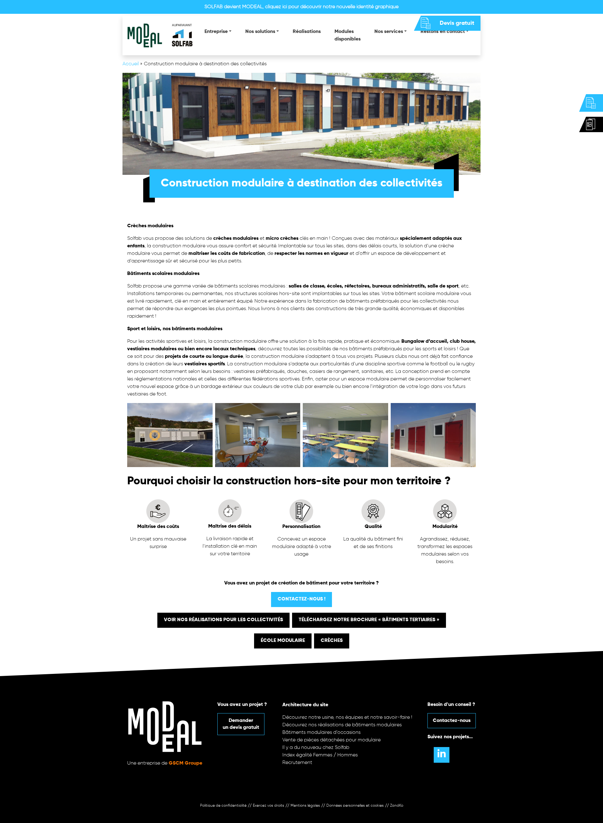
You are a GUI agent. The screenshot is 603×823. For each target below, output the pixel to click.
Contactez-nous (451, 720)
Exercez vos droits (268, 806)
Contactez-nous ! (301, 599)
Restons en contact (443, 31)
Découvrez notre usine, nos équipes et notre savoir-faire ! (347, 717)
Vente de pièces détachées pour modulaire (331, 740)
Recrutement (297, 762)
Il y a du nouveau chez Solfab (315, 747)
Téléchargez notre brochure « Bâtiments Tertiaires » (369, 619)
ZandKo (396, 806)
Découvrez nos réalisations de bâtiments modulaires (342, 725)
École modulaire (283, 640)
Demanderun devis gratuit (241, 724)
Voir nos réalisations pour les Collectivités (223, 619)
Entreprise (216, 31)
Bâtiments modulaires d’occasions (321, 732)
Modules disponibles (347, 35)
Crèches (332, 640)
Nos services (388, 31)
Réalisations (307, 31)
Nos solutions (260, 31)
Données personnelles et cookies (355, 806)
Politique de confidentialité (223, 806)
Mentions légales (305, 806)
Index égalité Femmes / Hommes (320, 755)
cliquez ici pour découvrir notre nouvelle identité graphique (332, 6)
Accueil (130, 64)
